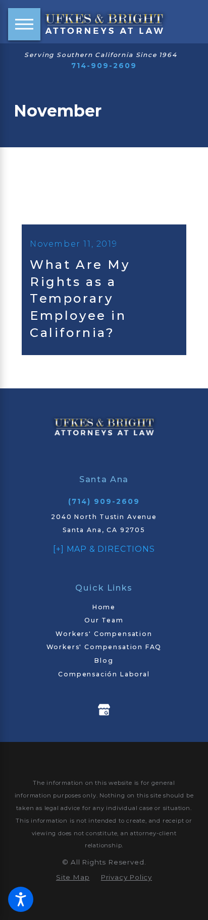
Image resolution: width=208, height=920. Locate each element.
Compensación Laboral (104, 674)
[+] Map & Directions (103, 549)
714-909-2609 (104, 66)
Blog (103, 660)
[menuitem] (104, 607)
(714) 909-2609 (104, 501)
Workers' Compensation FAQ (104, 647)
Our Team (104, 620)
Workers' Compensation (104, 634)
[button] (20, 899)
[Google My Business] (104, 710)
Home (104, 607)
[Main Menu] (24, 24)
